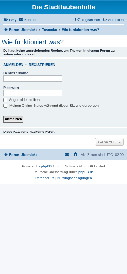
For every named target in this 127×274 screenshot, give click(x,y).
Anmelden (13, 65)
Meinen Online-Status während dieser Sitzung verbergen (53, 105)
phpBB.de (86, 172)
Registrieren (42, 65)
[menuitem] (9, 20)
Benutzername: (16, 73)
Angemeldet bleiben (24, 100)
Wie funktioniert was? (33, 41)
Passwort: (12, 88)
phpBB (46, 166)
